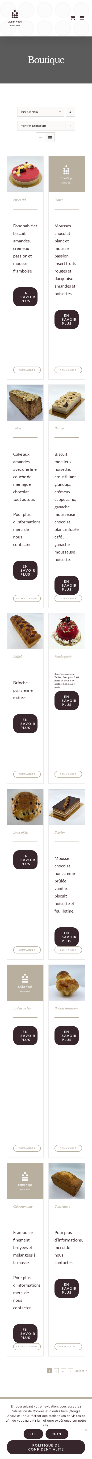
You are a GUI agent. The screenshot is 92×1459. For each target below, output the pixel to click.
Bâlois (17, 428)
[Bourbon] (67, 807)
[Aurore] (67, 174)
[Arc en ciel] (25, 174)
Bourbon (59, 832)
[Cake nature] (67, 1181)
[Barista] (67, 403)
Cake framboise (22, 1207)
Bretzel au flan (22, 1008)
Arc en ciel (19, 200)
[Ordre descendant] (70, 112)
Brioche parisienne (66, 1008)
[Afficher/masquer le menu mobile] (82, 17)
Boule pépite (20, 832)
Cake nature (62, 1207)
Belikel (17, 657)
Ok (33, 1434)
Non (57, 1434)
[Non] (86, 1429)
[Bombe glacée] (67, 631)
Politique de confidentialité (46, 1447)
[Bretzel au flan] (25, 983)
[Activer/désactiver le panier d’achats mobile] (73, 17)
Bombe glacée (62, 657)
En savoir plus (28, 297)
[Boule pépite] (25, 807)
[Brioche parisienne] (67, 983)
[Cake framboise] (25, 1181)
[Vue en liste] (49, 137)
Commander (27, 370)
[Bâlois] (25, 403)
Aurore (58, 200)
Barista (59, 428)
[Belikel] (25, 631)
